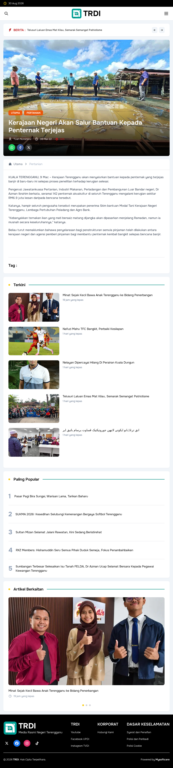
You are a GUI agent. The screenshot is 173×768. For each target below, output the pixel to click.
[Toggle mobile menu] (166, 13)
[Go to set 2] (86, 705)
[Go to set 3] (90, 705)
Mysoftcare (162, 759)
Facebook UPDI (80, 739)
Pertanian (34, 113)
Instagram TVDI (80, 746)
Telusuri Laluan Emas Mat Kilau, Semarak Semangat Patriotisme (64, 30)
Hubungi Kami (105, 732)
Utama (15, 113)
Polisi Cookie (134, 746)
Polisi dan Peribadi (138, 739)
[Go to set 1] (83, 705)
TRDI (16, 759)
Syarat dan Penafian (139, 732)
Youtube (76, 732)
